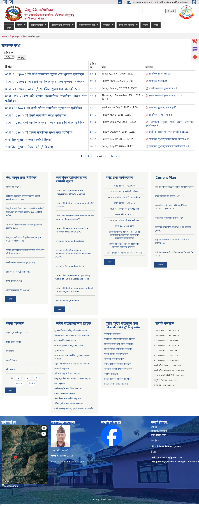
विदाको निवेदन (11, 360)
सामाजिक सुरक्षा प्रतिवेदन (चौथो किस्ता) (29, 139)
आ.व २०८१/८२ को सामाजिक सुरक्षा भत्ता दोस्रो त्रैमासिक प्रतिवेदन (45, 122)
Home (4, 36)
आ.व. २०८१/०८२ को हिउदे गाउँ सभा (124, 209)
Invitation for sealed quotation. (70, 241)
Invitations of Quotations (67, 300)
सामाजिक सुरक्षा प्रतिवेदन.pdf (162, 107)
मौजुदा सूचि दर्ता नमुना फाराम (17, 332)
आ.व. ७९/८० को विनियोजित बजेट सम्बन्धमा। (124, 252)
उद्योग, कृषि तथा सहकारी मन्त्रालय (117, 364)
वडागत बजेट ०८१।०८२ (124, 214)
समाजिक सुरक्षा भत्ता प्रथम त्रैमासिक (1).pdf (169, 131)
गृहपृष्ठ (9, 27)
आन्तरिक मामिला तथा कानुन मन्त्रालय (118, 344)
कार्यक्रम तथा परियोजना (59, 25)
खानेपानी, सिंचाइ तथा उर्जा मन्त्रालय (118, 369)
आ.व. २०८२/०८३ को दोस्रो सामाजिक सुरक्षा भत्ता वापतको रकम (42, 89)
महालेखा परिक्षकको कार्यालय (65, 340)
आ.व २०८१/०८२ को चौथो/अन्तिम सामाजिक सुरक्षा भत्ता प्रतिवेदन (43, 108)
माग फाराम (10, 351)
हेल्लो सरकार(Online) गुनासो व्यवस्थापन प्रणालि (73, 408)
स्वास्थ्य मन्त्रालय (111, 374)
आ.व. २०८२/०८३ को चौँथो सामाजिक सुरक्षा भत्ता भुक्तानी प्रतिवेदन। (45, 74)
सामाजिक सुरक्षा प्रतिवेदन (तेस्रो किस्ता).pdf (169, 146)
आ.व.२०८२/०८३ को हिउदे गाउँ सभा (124, 191)
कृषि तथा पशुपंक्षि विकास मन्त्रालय (67, 373)
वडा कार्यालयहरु (35, 25)
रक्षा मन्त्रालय (59, 383)
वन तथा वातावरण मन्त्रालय (64, 393)
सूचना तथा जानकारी (125, 25)
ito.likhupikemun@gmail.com (166, 457)
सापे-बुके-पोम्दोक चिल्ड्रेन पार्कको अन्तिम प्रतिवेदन (174, 187)
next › (100, 156)
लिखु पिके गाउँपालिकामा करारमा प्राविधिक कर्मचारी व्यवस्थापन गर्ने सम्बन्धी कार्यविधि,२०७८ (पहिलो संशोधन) (25, 212)
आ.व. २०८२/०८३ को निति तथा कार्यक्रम (124, 197)
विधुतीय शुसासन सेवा (85, 25)
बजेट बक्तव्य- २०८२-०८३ (124, 203)
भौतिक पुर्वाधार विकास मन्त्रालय (116, 354)
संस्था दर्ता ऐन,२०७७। (14, 281)
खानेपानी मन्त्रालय (61, 368)
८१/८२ (93, 107)
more (160, 264)
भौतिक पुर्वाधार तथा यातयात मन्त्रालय (68, 403)
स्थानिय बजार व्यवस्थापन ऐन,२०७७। (20, 262)
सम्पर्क (156, 25)
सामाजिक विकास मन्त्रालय (114, 359)
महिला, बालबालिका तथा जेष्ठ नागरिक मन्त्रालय (72, 363)
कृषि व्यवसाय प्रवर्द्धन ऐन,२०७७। (19, 271)
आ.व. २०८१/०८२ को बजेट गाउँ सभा (124, 220)
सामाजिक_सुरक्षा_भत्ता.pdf (161, 114)
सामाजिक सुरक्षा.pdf (158, 81)
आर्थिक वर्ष (8, 52)
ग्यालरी (145, 25)
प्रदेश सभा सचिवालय (112, 334)
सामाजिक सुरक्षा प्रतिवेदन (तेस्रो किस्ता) (29, 147)
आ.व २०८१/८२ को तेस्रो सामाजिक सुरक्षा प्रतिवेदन (35, 115)
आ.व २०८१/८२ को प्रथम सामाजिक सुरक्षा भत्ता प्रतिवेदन (38, 132)
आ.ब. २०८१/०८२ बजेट (124, 226)
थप (59, 309)
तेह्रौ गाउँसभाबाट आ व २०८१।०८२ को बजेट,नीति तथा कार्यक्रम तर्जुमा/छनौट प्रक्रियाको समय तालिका (124, 235)
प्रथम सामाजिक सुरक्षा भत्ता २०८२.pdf (166, 95)
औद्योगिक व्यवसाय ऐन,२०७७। (17, 290)
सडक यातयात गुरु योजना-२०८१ (167, 196)
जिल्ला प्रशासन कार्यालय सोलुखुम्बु (117, 379)
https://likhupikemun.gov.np (166, 446)
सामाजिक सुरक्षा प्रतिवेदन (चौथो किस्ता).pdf (169, 139)
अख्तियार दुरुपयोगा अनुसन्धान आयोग (68, 345)
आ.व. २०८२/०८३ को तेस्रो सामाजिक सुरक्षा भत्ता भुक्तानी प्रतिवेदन (44, 81)
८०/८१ (93, 139)
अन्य (10, 299)
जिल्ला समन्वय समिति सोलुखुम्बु (116, 384)
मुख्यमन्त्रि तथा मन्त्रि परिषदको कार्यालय (119, 339)
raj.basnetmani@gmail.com (70, 461)
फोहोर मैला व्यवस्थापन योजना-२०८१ (169, 218)
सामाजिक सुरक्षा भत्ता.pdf (160, 73)
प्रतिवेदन (105, 25)
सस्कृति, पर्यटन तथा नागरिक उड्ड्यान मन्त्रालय (73, 378)
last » (114, 156)
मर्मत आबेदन (10, 369)
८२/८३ (93, 73)
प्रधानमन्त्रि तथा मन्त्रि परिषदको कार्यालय (70, 330)
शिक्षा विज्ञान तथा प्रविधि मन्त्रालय (67, 398)
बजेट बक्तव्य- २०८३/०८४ (124, 185)
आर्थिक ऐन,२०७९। (13, 187)
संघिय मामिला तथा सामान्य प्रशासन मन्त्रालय (71, 335)
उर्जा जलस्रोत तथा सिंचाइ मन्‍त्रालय (68, 388)
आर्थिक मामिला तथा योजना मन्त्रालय (118, 349)
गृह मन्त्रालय (59, 350)
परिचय (18, 25)
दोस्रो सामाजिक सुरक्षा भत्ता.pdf (163, 88)
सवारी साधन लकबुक (13, 342)
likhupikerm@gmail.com (164, 461)
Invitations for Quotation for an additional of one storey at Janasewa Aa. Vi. (74, 253)
